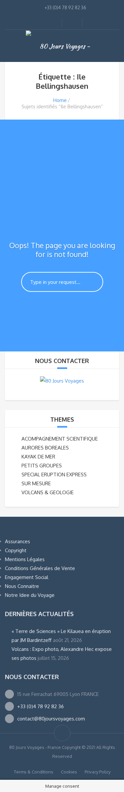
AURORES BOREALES (45, 448)
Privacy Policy (97, 771)
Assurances (17, 541)
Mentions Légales (25, 559)
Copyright (15, 550)
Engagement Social (26, 577)
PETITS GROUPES (41, 465)
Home (60, 100)
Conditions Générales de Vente (40, 568)
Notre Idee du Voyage (30, 595)
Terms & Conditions (33, 771)
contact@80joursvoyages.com (51, 718)
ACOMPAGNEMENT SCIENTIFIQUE (59, 439)
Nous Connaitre (22, 586)
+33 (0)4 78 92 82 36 (40, 706)
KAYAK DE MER (38, 456)
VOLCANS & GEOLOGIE (47, 492)
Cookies (69, 771)
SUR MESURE (36, 483)
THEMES (62, 419)
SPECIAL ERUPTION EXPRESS (54, 474)
